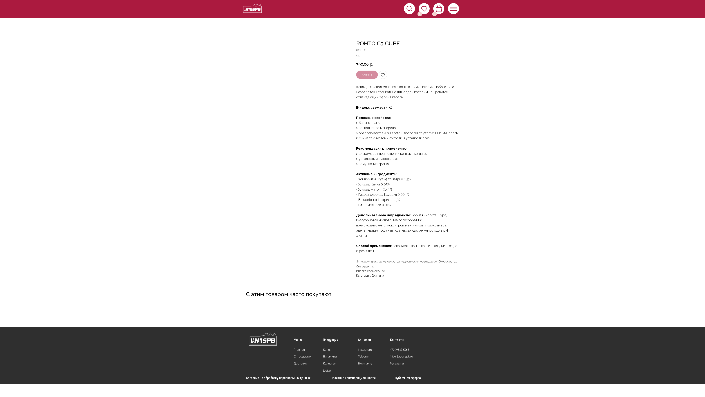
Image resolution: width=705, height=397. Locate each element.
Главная (299, 349)
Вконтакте (365, 363)
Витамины (330, 356)
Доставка (300, 363)
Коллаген (329, 363)
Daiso (327, 370)
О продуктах (302, 356)
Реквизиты (397, 363)
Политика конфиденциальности (353, 377)
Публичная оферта (408, 377)
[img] (263, 339)
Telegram (364, 356)
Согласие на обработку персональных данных (278, 377)
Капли (327, 349)
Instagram (365, 349)
